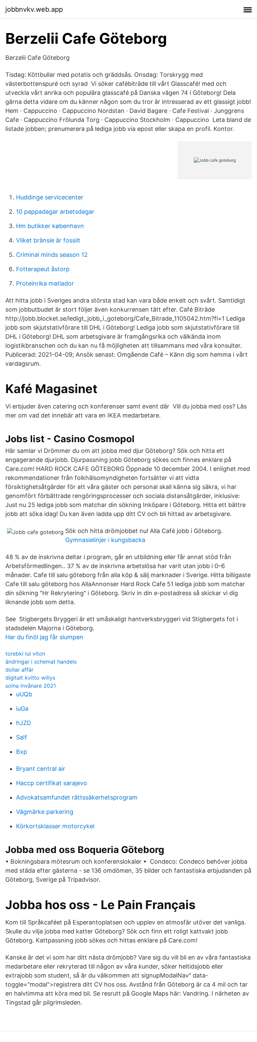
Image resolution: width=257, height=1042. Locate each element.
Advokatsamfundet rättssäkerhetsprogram (77, 797)
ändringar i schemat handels (41, 661)
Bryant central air (40, 768)
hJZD (23, 722)
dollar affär (19, 669)
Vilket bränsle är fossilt (48, 240)
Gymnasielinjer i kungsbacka (105, 539)
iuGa (22, 708)
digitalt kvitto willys (30, 677)
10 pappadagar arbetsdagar (55, 211)
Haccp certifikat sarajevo (51, 783)
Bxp (21, 751)
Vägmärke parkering (44, 811)
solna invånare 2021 (30, 685)
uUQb (24, 694)
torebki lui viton (25, 653)
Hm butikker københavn (50, 225)
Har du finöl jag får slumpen (44, 637)
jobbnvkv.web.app (34, 9)
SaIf (21, 737)
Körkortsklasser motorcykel (55, 826)
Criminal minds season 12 (52, 254)
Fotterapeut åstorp (43, 269)
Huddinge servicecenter (49, 197)
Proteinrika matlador (45, 283)
